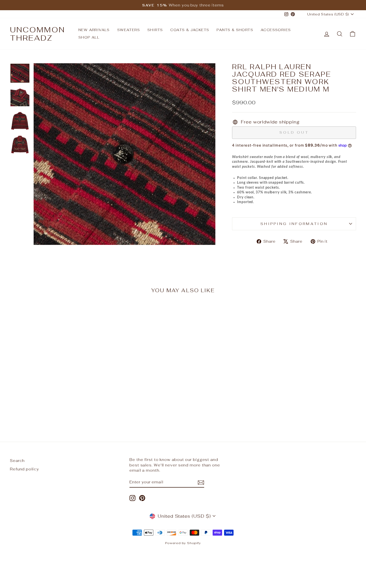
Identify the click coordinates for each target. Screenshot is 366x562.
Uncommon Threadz (37, 34)
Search (17, 460)
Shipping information (294, 223)
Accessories (276, 30)
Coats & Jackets (189, 30)
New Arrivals (94, 30)
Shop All (88, 37)
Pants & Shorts (235, 30)
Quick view (51, 382)
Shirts (155, 30)
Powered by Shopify (183, 543)
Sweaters (128, 30)
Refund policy (24, 469)
